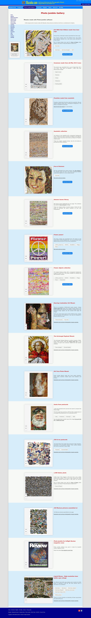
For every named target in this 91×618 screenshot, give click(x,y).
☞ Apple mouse (57, 72)
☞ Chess (56, 78)
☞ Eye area (56, 46)
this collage (77, 170)
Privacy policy (28, 609)
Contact (89, 0)
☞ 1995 (73, 416)
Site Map (86, 0)
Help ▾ (50, 7)
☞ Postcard (56, 449)
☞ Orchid (66, 244)
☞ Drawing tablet (58, 84)
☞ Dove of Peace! (58, 486)
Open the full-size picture (59, 106)
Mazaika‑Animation (14, 17)
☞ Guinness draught (65, 50)
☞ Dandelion (72, 244)
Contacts (12, 36)
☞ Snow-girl (67, 416)
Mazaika (12, 16)
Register (83, 0)
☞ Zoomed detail (64, 449)
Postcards (12, 31)
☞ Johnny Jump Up (58, 244)
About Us (55, 7)
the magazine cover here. (67, 550)
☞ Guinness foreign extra (59, 592)
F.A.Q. (12, 34)
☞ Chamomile (62, 280)
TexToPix (12, 24)
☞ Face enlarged (58, 347)
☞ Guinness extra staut (69, 590)
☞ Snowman (61, 416)
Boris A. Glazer (20, 614)
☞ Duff (72, 50)
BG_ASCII (12, 26)
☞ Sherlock (56, 75)
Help (11, 33)
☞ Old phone (57, 81)
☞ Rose (56, 246)
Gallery (12, 30)
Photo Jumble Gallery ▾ (29, 7)
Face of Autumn (63, 205)
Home (77, 0)
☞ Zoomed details (67, 347)
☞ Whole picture (57, 595)
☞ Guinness (56, 50)
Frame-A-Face (13, 23)
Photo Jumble (13, 20)
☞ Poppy (78, 244)
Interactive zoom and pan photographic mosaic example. (66, 322)
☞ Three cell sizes (58, 319)
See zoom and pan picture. (59, 178)
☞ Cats (55, 416)
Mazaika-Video (13, 19)
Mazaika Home (12, 7)
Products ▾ (20, 7)
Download (80, 0)
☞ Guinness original (71, 588)
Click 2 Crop (13, 21)
